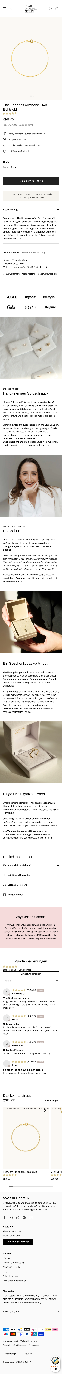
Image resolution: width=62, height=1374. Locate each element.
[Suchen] (50, 9)
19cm (14, 167)
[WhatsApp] (17, 1217)
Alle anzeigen (52, 1100)
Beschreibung (10, 209)
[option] (31, 302)
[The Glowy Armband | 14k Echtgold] (26, 1138)
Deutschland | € (9, 1354)
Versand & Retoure (17, 885)
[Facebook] (4, 1217)
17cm (5, 167)
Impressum (7, 1341)
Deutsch (28, 1354)
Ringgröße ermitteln (12, 1267)
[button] (10, 113)
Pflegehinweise (15, 894)
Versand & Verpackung (33, 252)
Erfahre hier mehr (17, 938)
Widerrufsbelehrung (28, 1341)
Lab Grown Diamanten (19, 875)
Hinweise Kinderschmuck (15, 1281)
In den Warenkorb (31, 181)
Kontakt (7, 1258)
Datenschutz (34, 1345)
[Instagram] (11, 1217)
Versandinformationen (13, 1231)
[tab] (12, 252)
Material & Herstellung (19, 865)
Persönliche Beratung (13, 1262)
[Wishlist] (12, 8)
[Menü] (5, 8)
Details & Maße (11, 252)
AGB (16, 1341)
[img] (19, 990)
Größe (6, 162)
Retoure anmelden (12, 1235)
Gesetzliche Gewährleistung (15, 1345)
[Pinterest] (24, 1217)
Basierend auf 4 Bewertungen (17, 970)
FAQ (5, 1271)
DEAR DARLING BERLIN (20, 1362)
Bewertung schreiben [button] (31, 974)
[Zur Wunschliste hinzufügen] (45, 1110)
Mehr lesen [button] (8, 1008)
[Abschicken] (57, 1311)
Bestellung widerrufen (18, 1241)
